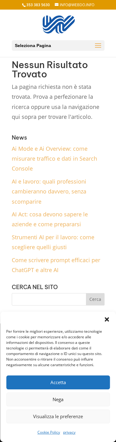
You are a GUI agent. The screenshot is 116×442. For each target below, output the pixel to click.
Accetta (58, 382)
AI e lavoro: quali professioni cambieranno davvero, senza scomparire (49, 191)
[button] (107, 319)
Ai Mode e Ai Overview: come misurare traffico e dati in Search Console (54, 158)
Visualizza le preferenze (58, 416)
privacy (69, 432)
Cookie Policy (48, 432)
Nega (58, 399)
